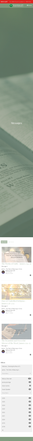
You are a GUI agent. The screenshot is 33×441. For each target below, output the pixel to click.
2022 (16, 412)
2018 (16, 426)
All (2, 430)
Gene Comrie (16, 386)
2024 (16, 405)
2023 (16, 409)
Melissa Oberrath (16, 378)
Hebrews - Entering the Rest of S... (11, 366)
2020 (16, 419)
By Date (4, 242)
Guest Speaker (16, 389)
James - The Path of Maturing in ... (11, 370)
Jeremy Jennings (16, 382)
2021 (16, 416)
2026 (16, 398)
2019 (16, 423)
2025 (16, 401)
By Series (11, 242)
